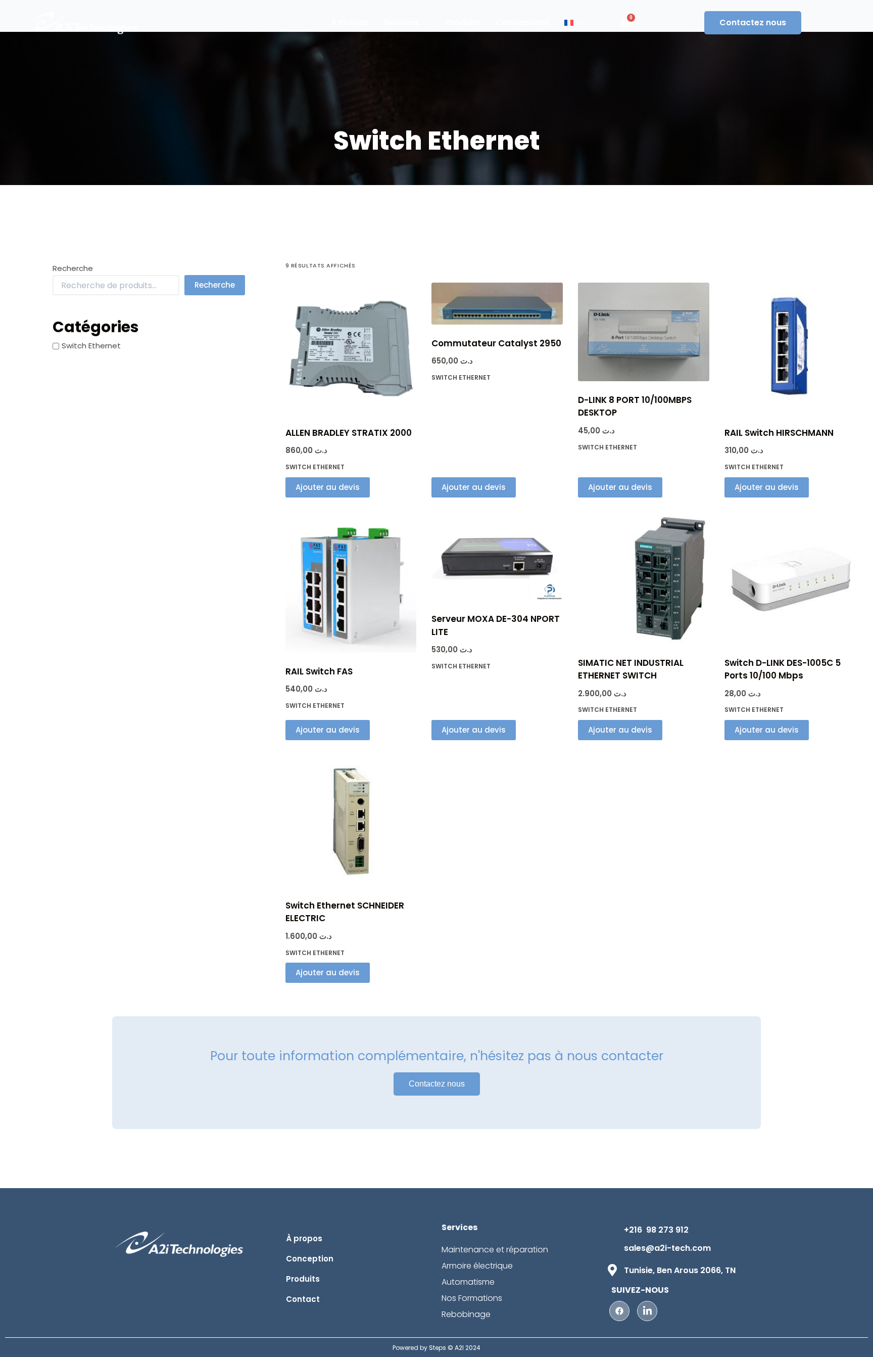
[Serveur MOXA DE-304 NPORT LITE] (497, 556)
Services (401, 22)
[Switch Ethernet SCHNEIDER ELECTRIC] (351, 821)
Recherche (73, 268)
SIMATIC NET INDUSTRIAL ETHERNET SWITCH (631, 669)
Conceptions (522, 22)
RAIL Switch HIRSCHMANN (779, 433)
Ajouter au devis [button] (328, 487)
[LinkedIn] (647, 1311)
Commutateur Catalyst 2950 (496, 343)
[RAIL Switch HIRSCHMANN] (790, 348)
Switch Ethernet (315, 467)
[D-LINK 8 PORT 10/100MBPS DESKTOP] (643, 332)
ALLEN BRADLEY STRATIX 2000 (348, 433)
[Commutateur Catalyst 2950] (497, 303)
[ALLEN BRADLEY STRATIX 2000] (351, 348)
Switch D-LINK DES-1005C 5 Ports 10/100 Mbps (782, 669)
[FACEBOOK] (619, 1311)
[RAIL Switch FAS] (351, 583)
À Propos (349, 22)
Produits (463, 22)
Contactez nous (752, 22)
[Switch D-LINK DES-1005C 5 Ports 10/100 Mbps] (790, 578)
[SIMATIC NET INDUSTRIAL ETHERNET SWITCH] (643, 578)
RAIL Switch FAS (319, 671)
